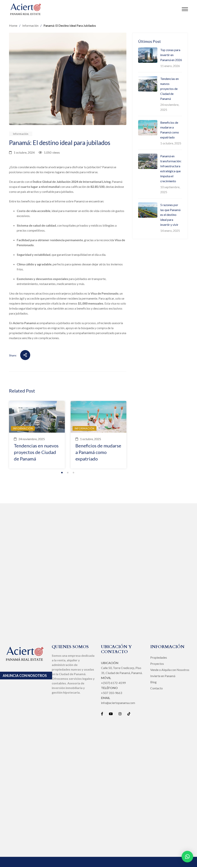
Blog (153, 682)
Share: (13, 355)
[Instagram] (120, 713)
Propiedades (158, 657)
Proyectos (157, 663)
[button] (187, 856)
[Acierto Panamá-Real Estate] (25, 9)
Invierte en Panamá (162, 676)
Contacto (156, 688)
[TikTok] (128, 713)
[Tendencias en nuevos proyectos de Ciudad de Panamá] (37, 417)
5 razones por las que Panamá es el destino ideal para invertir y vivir (170, 215)
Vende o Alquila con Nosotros (169, 670)
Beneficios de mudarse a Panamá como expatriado (98, 452)
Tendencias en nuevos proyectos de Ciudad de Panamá (36, 452)
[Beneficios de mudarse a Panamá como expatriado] (98, 417)
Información (20, 133)
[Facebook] (102, 713)
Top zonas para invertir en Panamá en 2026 (171, 55)
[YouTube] (111, 713)
